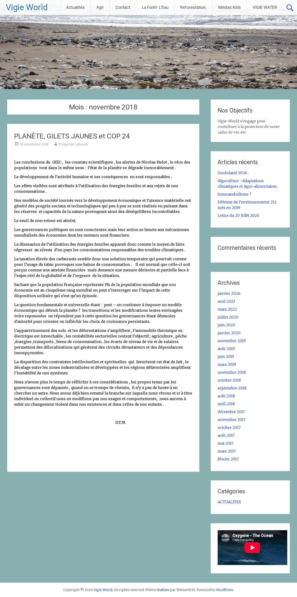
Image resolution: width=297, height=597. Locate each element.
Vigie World (27, 7)
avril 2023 (226, 301)
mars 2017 (227, 451)
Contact (123, 7)
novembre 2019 (232, 340)
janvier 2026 (229, 293)
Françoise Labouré (73, 144)
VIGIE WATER (265, 7)
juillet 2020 (228, 317)
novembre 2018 (232, 372)
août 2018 (226, 396)
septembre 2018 (232, 388)
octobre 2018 (229, 380)
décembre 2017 (231, 411)
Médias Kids (229, 7)
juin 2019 (226, 356)
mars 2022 (227, 309)
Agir (100, 7)
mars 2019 (227, 364)
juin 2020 (226, 325)
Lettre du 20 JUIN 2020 (238, 215)
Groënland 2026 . (233, 172)
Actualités (75, 7)
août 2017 (226, 435)
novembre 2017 (231, 419)
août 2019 (226, 348)
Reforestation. (193, 7)
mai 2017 (225, 443)
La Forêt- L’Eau (155, 7)
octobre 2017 (229, 427)
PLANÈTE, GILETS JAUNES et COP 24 (72, 136)
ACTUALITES (229, 502)
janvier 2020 (229, 333)
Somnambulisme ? (234, 194)
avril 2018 (226, 403)
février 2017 (228, 459)
